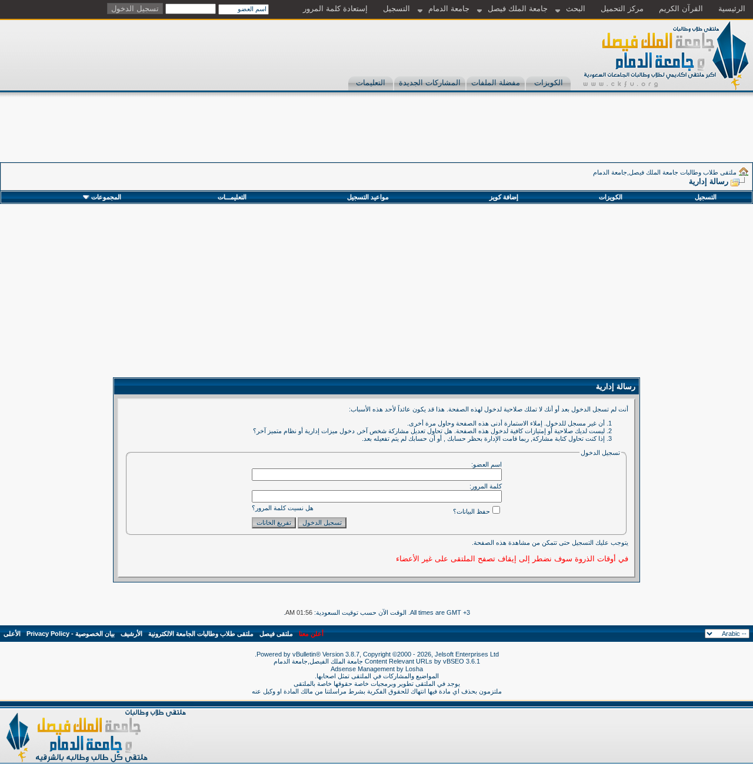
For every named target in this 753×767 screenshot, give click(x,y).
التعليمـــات (232, 196)
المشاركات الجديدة (430, 82)
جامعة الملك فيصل (518, 8)
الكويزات (548, 82)
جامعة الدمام (448, 8)
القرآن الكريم (681, 8)
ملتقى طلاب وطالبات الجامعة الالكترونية (201, 633)
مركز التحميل (622, 8)
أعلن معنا (311, 633)
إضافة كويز (503, 196)
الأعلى (12, 633)
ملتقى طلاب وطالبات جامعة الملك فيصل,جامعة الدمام (665, 172)
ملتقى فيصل (276, 633)
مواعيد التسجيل (368, 196)
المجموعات (106, 196)
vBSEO (453, 661)
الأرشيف (131, 633)
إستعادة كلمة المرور (335, 8)
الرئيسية (731, 8)
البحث (575, 8)
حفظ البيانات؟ (471, 511)
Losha (414, 668)
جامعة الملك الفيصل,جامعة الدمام (319, 661)
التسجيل (396, 8)
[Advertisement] (539, 135)
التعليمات (370, 82)
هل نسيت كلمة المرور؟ (283, 507)
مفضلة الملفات (495, 82)
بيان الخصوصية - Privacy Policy (70, 633)
